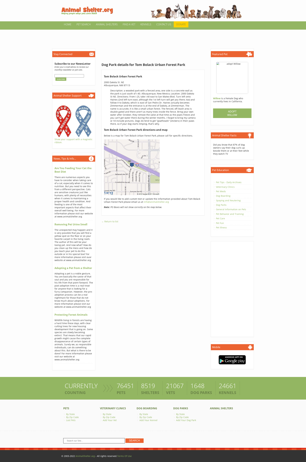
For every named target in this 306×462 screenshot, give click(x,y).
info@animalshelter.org (156, 201)
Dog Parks (221, 204)
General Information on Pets (231, 209)
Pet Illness (221, 227)
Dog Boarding (223, 195)
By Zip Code (72, 417)
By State (70, 414)
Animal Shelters (107, 24)
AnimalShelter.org (85, 456)
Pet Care (220, 218)
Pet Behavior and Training (230, 213)
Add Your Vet (110, 420)
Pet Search (83, 24)
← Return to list (110, 221)
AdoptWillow (232, 113)
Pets (66, 408)
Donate (181, 24)
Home (67, 24)
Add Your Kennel (148, 420)
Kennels (145, 24)
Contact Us (163, 24)
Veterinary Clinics (225, 186)
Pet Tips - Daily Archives (228, 182)
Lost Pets (71, 420)
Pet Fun (220, 223)
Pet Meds (221, 191)
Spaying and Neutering (228, 200)
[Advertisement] (153, 37)
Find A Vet (129, 24)
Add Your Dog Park (186, 420)
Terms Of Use (124, 456)
